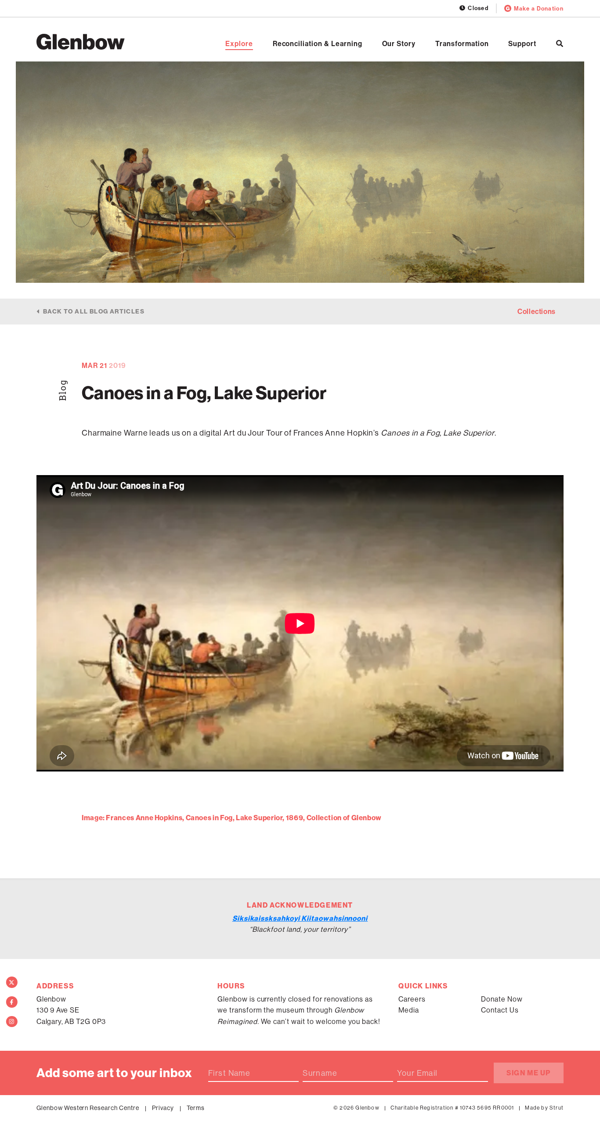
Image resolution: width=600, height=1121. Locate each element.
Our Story (399, 43)
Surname (320, 1073)
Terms (196, 1107)
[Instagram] (12, 1021)
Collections (536, 311)
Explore (239, 43)
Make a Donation (539, 8)
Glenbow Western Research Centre (87, 1107)
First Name (229, 1073)
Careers (412, 999)
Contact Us (500, 1010)
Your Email (417, 1073)
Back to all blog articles (94, 311)
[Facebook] (12, 1002)
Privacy (163, 1107)
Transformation (461, 43)
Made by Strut (544, 1108)
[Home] (80, 42)
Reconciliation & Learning (317, 43)
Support (522, 43)
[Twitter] (12, 982)
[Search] (560, 43)
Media (408, 1010)
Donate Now (502, 999)
